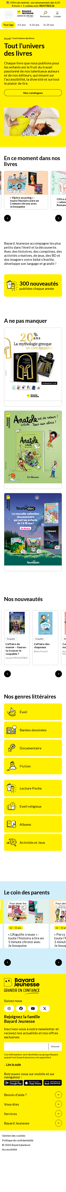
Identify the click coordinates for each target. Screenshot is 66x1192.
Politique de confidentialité (17, 1140)
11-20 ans (48, 24)
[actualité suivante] (58, 218)
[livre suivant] (58, 673)
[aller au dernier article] (7, 962)
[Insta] (9, 1008)
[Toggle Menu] (8, 14)
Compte (57, 16)
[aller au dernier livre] (7, 673)
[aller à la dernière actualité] (7, 218)
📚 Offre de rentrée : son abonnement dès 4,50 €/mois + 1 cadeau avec (33, 4)
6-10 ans (34, 24)
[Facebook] (21, 1008)
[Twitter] (45, 1008)
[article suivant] (58, 962)
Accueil (7, 38)
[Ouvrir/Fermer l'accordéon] (58, 1094)
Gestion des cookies (13, 1135)
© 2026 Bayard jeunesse (16, 1144)
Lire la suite (13, 1064)
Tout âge (8, 24)
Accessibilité (9, 1149)
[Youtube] (33, 1008)
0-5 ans (22, 24)
